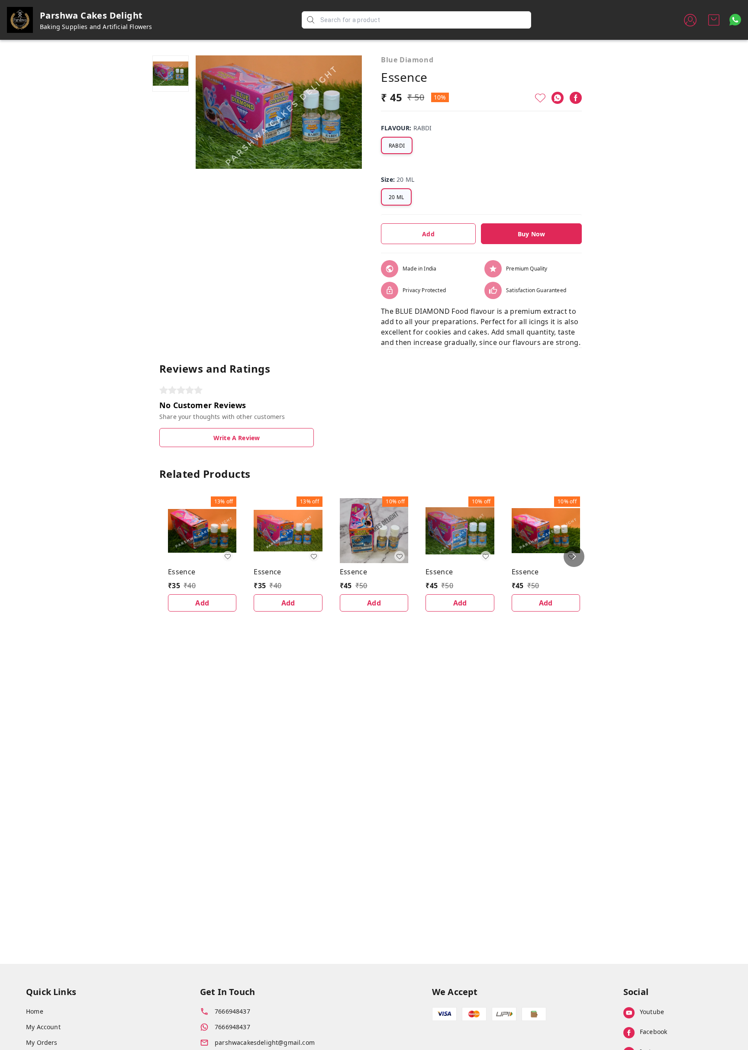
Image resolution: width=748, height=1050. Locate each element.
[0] (714, 19)
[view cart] (714, 19)
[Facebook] (576, 98)
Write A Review (236, 438)
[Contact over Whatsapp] (735, 20)
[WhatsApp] (557, 98)
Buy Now (531, 234)
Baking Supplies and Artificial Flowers (96, 27)
